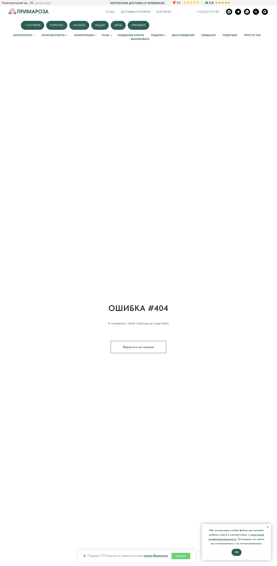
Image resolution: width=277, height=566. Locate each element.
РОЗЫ (105, 35)
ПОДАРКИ (157, 35)
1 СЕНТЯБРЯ (32, 25)
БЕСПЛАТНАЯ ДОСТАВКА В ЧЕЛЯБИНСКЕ (137, 3)
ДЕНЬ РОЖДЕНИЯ (183, 35)
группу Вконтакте (156, 555)
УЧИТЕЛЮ (56, 25)
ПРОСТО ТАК (252, 35)
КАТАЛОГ (79, 25)
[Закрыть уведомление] (268, 527)
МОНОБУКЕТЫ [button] (22, 35)
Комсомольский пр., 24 (17, 3)
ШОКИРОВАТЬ (140, 39)
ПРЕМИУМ (138, 25)
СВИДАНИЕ (208, 35)
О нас (110, 11)
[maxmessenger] (265, 12)
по (251, 534)
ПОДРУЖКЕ (230, 35)
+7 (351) (201, 11)
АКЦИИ (100, 25)
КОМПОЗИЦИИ (84, 35)
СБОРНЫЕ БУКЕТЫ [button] (53, 35)
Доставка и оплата (135, 11)
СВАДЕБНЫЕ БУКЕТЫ (130, 35)
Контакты (164, 11)
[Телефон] (256, 12)
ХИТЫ (118, 25)
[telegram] (238, 12)
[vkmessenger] (229, 12)
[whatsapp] (247, 12)
